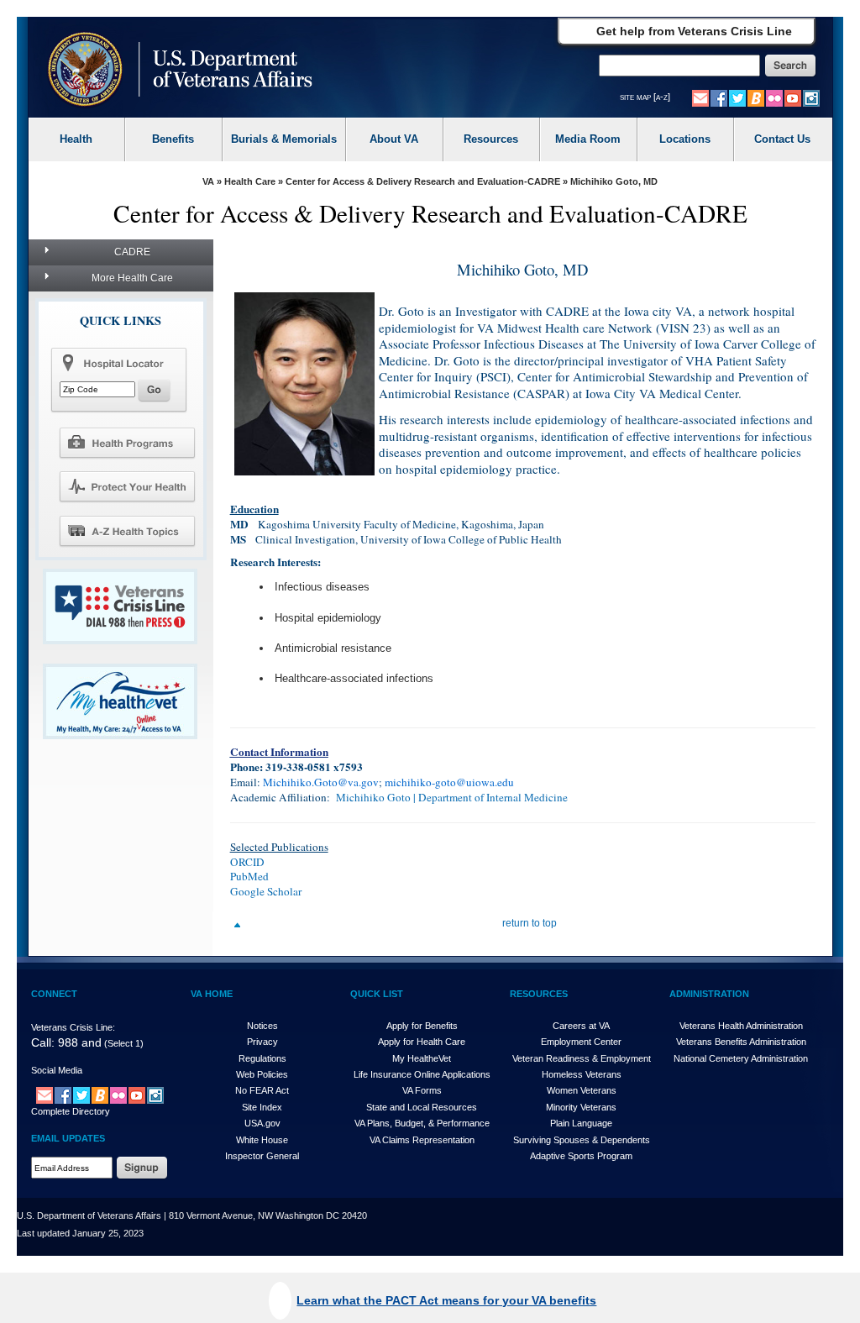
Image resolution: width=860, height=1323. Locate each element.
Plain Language (581, 1123)
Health (76, 139)
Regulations (262, 1058)
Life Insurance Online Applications (422, 1074)
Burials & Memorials (284, 139)
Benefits (173, 139)
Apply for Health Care (421, 1042)
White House (262, 1140)
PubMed (249, 876)
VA (208, 181)
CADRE (132, 252)
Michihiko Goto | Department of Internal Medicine (450, 797)
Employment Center (581, 1042)
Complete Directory (70, 1111)
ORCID (247, 861)
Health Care (249, 181)
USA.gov (262, 1123)
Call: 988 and (66, 1042)
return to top (529, 923)
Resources (491, 139)
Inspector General (262, 1156)
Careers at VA (581, 1026)
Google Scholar (266, 891)
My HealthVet (421, 1058)
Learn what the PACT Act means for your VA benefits (446, 1300)
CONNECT (54, 994)
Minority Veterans (581, 1107)
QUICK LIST (376, 994)
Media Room (588, 139)
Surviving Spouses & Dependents (581, 1140)
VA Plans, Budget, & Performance (422, 1123)
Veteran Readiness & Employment (581, 1058)
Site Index (262, 1107)
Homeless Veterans (581, 1074)
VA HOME (212, 994)
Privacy (262, 1042)
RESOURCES (539, 994)
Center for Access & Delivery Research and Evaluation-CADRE (423, 181)
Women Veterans (581, 1090)
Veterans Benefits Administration (741, 1042)
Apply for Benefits (422, 1026)
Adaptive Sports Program (581, 1156)
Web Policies (262, 1074)
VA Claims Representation (422, 1140)
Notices (262, 1026)
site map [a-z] (645, 97)
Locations (685, 139)
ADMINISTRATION (709, 994)
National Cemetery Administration (741, 1058)
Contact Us (782, 139)
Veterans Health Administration (741, 1026)
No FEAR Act (262, 1090)
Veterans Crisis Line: (73, 1027)
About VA (394, 139)
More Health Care (132, 278)
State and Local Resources (421, 1107)
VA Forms (422, 1090)
